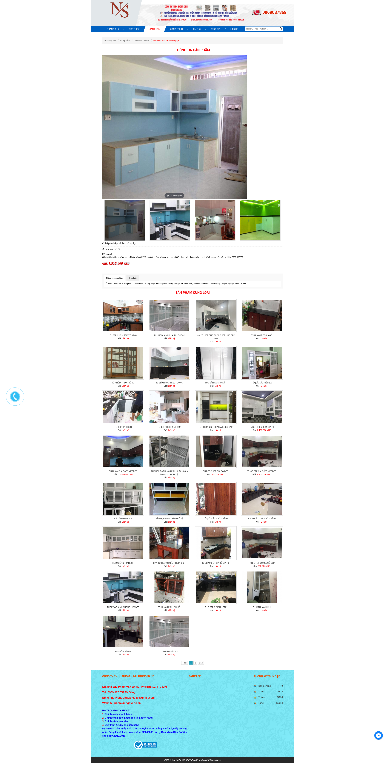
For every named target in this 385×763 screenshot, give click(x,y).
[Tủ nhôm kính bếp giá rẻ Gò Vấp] (216, 407)
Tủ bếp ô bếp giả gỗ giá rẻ (215, 562)
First (184, 663)
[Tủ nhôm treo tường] (123, 362)
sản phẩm (125, 40)
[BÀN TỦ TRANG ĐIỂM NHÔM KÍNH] (169, 543)
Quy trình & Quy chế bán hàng (122, 725)
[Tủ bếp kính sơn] (123, 407)
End (201, 663)
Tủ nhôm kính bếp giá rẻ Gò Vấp (216, 426)
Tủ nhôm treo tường (123, 382)
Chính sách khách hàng (118, 714)
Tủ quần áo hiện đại (261, 382)
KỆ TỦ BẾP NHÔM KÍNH (123, 562)
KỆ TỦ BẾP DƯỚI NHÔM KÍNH (262, 518)
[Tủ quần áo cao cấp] (216, 362)
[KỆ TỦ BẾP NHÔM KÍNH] (123, 543)
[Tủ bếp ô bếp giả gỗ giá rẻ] (216, 543)
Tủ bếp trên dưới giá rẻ (261, 426)
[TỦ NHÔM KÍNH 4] (123, 631)
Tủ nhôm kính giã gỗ (169, 607)
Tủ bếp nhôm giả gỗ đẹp (262, 562)
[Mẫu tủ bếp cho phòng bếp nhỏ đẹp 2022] (216, 315)
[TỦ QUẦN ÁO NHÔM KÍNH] (216, 498)
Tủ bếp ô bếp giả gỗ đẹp (215, 471)
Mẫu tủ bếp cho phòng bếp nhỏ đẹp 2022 (216, 337)
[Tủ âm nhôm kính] (262, 587)
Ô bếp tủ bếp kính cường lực (166, 40)
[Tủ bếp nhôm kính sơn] (169, 407)
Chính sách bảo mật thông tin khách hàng (129, 717)
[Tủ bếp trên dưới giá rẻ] (262, 407)
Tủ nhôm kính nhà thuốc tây (169, 335)
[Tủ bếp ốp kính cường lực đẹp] (123, 587)
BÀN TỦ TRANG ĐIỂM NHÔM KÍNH (169, 562)
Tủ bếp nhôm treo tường (123, 335)
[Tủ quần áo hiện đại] (262, 362)
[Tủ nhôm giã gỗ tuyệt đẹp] (123, 451)
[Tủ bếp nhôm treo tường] (123, 315)
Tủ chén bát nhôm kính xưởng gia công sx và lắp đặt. (169, 473)
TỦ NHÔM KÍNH (141, 40)
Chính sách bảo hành (117, 721)
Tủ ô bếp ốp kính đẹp (216, 607)
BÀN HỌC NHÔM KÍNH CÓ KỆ (169, 518)
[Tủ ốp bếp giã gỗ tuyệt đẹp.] (262, 451)
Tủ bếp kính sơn (123, 426)
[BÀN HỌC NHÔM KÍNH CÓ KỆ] (169, 498)
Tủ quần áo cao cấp (215, 382)
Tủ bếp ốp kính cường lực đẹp (123, 607)
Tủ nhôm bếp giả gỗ (261, 335)
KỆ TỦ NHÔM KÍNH (123, 518)
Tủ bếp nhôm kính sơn (169, 426)
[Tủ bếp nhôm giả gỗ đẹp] (262, 543)
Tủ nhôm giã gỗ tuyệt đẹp (123, 471)
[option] (124, 220)
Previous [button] (105, 220)
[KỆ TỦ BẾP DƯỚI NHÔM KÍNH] (262, 498)
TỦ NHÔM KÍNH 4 (123, 651)
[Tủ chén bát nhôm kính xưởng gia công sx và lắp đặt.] (169, 451)
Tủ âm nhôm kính (262, 607)
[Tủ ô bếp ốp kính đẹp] (216, 587)
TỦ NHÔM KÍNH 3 (169, 651)
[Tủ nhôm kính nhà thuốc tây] (169, 315)
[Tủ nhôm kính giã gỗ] (169, 587)
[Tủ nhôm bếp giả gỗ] (262, 315)
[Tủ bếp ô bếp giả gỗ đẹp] (216, 451)
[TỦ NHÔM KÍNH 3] (169, 631)
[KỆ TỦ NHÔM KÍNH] (123, 498)
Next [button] (280, 220)
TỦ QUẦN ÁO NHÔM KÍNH (215, 518)
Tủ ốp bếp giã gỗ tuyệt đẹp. (261, 471)
